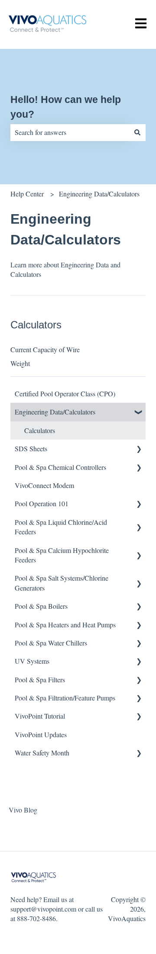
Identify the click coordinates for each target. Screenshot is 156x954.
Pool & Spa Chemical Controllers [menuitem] (60, 467)
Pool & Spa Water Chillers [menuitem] (51, 642)
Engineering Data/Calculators (99, 193)
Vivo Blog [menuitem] (23, 809)
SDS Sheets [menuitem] (31, 448)
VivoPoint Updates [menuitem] (41, 734)
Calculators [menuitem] (39, 430)
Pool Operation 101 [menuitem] (41, 503)
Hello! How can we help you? (65, 107)
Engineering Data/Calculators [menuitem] (55, 411)
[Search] (137, 132)
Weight (20, 363)
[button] (139, 412)
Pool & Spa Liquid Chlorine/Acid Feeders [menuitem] (61, 526)
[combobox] (69, 132)
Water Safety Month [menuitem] (42, 752)
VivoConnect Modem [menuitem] (44, 485)
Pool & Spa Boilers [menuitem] (41, 605)
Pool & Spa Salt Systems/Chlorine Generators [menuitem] (61, 582)
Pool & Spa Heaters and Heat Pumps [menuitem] (65, 624)
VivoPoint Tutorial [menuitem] (40, 715)
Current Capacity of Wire (45, 349)
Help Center (27, 193)
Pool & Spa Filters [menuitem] (40, 679)
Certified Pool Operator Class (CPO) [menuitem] (65, 393)
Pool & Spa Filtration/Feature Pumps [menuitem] (65, 697)
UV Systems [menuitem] (32, 660)
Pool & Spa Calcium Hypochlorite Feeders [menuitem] (62, 555)
